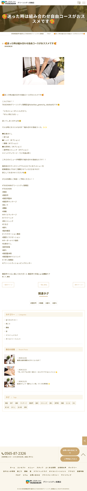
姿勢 (25, 407)
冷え (74, 403)
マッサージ (23, 403)
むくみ (68, 403)
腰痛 (8, 277)
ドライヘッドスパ (12, 335)
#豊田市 (33, 303)
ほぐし (13, 407)
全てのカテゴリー (12, 320)
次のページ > (79, 285)
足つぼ (7, 407)
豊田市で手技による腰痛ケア (39, 274)
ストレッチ (44, 403)
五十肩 (20, 407)
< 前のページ (8, 285)
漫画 (16, 403)
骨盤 (6, 403)
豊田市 (31, 403)
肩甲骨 (57, 403)
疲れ (51, 403)
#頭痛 (41, 303)
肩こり (4, 277)
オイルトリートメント (13, 339)
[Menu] (83, 2)
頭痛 (62, 403)
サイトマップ (66, 475)
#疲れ (48, 303)
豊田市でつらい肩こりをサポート (15, 274)
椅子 (11, 403)
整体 (37, 403)
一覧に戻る (43, 285)
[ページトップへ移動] (83, 454)
